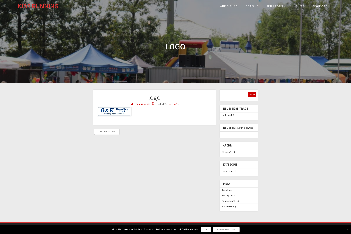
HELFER (299, 6)
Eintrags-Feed (228, 195)
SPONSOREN (321, 6)
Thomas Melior (142, 103)
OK (206, 229)
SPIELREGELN (276, 6)
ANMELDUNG (229, 6)
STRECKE (252, 6)
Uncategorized (229, 171)
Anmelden (227, 190)
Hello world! (228, 115)
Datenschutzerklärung (226, 229)
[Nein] (347, 229)
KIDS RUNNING (38, 6)
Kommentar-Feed (230, 200)
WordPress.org (229, 206)
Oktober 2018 (228, 152)
